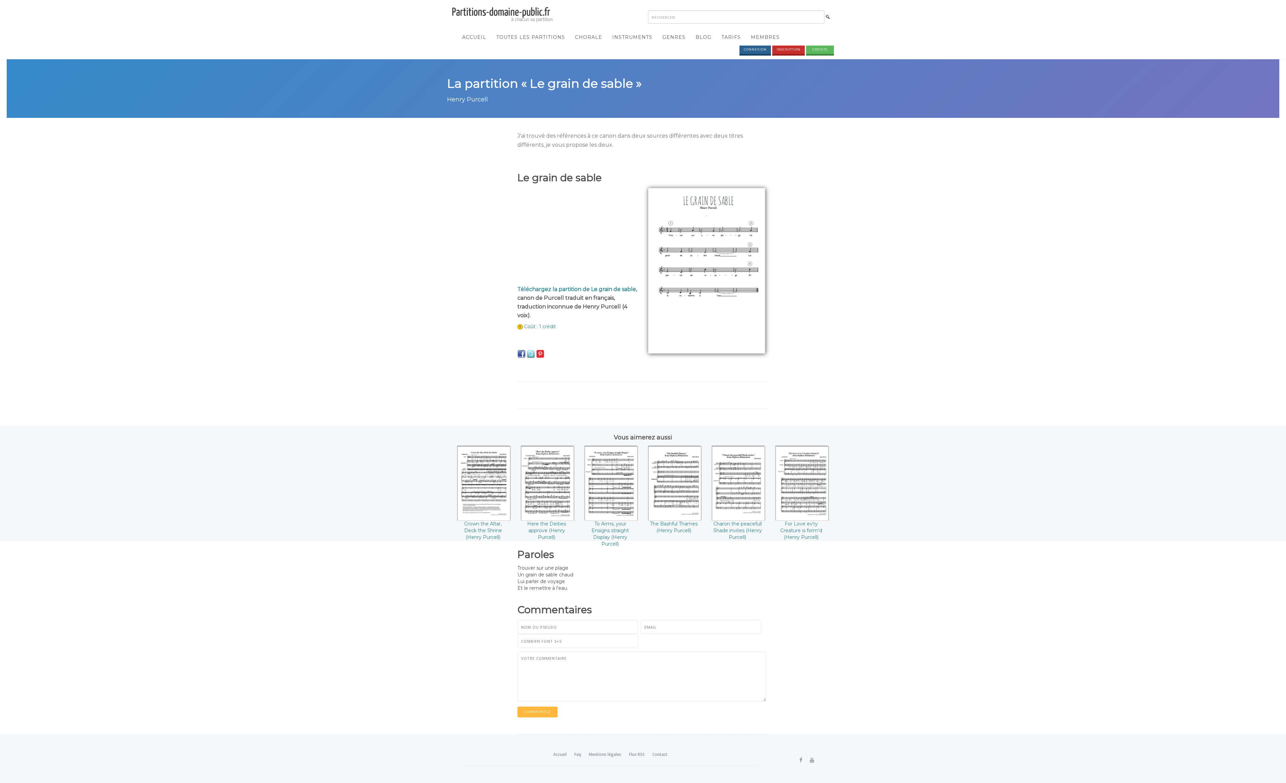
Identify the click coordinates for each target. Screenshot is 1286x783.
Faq (577, 754)
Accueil (474, 37)
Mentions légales (605, 754)
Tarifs (731, 37)
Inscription (788, 49)
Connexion (755, 49)
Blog (703, 37)
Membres (765, 37)
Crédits (820, 49)
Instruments (632, 37)
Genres (674, 37)
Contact (659, 754)
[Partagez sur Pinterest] (540, 354)
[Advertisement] (577, 235)
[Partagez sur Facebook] (521, 354)
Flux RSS (637, 754)
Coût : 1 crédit (540, 327)
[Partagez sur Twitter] (531, 354)
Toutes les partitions (530, 37)
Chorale (588, 37)
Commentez (537, 712)
